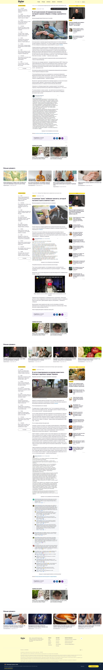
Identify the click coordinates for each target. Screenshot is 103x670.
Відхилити (82, 666)
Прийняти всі (93, 666)
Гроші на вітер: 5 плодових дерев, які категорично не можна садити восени (24, 46)
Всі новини (24, 68)
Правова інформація (68, 642)
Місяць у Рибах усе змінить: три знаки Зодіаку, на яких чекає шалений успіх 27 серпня (24, 425)
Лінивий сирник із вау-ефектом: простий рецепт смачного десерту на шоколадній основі (24, 407)
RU (80, 1)
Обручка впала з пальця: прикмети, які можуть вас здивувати (22, 10)
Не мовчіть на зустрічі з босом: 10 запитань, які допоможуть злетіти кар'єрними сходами (24, 395)
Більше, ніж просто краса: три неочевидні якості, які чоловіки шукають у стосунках (78, 30)
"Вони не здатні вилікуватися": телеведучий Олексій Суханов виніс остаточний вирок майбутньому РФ (23, 199)
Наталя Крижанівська (31, 185)
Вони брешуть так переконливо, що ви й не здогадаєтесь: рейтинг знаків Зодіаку (24, 389)
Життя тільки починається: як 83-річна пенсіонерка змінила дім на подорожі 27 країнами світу (24, 52)
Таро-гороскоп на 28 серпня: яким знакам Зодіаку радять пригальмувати (24, 58)
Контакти (57, 641)
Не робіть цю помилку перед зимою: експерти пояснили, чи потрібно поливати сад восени (23, 372)
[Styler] (21, 1)
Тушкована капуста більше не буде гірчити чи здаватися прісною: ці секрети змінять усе (24, 40)
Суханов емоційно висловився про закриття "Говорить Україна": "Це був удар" (76, 24)
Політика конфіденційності (69, 644)
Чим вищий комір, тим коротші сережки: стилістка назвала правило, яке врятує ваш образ (24, 254)
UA (78, 1)
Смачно (53, 1)
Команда (57, 642)
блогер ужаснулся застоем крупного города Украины (46, 576)
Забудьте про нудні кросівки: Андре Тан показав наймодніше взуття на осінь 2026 (24, 413)
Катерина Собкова (56, 361)
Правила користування (69, 641)
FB (54, 138)
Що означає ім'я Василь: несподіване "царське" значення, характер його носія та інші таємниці (39, 183)
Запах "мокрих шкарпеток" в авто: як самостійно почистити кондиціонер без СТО (24, 22)
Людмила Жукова (6, 185)
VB (62, 138)
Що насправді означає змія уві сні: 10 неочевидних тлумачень (78, 37)
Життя (36, 5)
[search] (76, 2)
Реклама (57, 645)
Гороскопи (59, 1)
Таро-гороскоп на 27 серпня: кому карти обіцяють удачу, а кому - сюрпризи (24, 419)
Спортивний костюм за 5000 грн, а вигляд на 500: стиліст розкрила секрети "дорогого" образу (24, 16)
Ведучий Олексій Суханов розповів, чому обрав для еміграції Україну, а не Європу (23, 225)
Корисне (48, 1)
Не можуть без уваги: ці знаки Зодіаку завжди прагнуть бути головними (23, 28)
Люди (38, 1)
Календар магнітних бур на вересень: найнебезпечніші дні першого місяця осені (23, 401)
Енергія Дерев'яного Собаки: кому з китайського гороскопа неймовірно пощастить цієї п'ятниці (14, 183)
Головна (33, 5)
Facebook (61, 44)
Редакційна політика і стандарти (70, 639)
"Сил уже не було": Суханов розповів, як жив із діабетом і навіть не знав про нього (23, 34)
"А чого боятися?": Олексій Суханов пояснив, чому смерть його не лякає (23, 64)
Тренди (43, 1)
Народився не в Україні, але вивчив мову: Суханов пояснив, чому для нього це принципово (24, 237)
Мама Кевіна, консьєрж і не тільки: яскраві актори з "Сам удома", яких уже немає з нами (24, 378)
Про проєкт (58, 639)
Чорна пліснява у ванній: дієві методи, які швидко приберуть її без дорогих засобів (24, 384)
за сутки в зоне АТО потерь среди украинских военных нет (47, 133)
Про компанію (58, 644)
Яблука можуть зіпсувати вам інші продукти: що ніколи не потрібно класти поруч (24, 243)
